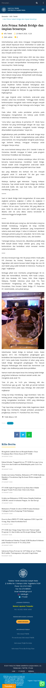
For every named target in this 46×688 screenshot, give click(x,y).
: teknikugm (24, 594)
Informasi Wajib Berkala (23, 643)
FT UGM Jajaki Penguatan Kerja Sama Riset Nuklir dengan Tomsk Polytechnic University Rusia (20, 489)
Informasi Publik (23, 634)
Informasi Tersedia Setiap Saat (23, 649)
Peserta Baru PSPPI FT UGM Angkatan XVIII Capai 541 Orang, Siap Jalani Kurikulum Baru (22, 520)
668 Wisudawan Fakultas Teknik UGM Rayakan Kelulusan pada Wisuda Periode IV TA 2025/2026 (23, 541)
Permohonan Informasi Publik (23, 638)
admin (10, 37)
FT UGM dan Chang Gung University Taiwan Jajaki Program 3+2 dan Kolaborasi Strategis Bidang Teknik (21, 531)
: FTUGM (24, 597)
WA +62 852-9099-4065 (23, 609)
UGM (13, 671)
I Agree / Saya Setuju (35, 681)
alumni (10, 423)
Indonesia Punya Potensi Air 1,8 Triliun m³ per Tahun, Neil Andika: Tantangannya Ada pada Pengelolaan (21, 552)
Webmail (31, 671)
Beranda (5, 16)
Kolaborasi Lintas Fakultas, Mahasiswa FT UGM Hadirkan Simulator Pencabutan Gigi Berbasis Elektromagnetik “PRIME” (23, 477)
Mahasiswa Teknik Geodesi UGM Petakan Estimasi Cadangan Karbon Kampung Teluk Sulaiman (20, 510)
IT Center (22, 671)
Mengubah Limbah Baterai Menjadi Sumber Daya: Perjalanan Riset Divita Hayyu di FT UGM (20, 453)
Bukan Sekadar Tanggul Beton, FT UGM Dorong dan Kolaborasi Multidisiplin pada (22, 464)
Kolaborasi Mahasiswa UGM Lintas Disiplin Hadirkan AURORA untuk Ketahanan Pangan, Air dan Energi (21, 499)
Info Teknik (13, 16)
